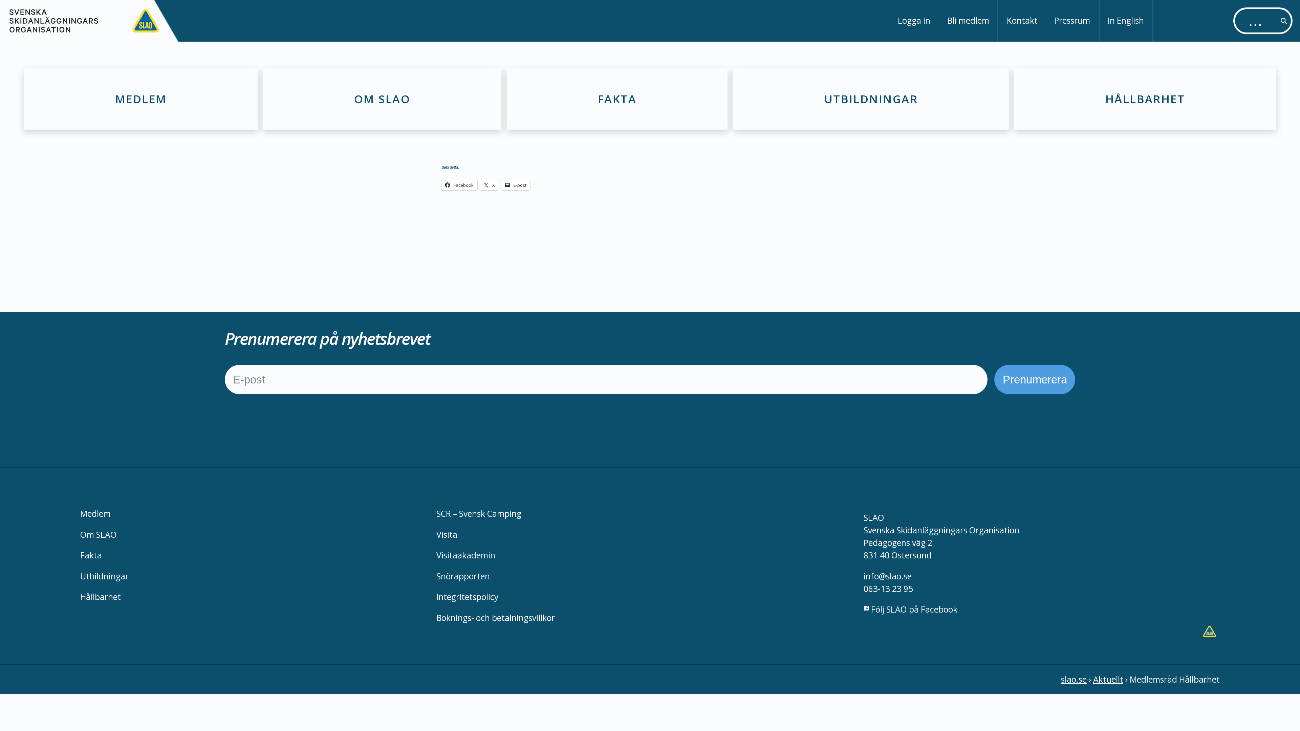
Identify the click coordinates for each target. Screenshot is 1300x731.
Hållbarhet (1145, 99)
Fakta (617, 99)
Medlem (141, 99)
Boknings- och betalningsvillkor (495, 617)
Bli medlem (968, 20)
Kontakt (1022, 20)
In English (1126, 20)
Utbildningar (871, 99)
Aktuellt (1108, 679)
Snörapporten (463, 576)
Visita (446, 534)
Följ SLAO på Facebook (913, 609)
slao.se (1074, 679)
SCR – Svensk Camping (478, 513)
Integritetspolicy (467, 596)
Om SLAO (382, 99)
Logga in (914, 20)
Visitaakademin (465, 555)
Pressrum (1072, 20)
